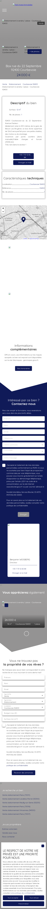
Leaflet (25, 238)
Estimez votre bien (9, 829)
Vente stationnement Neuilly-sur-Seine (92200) (21, 802)
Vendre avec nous (9, 833)
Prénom (7, 419)
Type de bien (7, 700)
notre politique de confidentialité (22, 893)
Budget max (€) (10, 713)
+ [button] (3, 208)
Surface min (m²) (11, 719)
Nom (6, 425)
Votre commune (11, 445)
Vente (4, 84)
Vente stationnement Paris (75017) (16, 814)
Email (6, 432)
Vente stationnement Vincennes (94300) (18, 810)
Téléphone (8, 438)
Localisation (7, 706)
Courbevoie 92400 (30, 84)
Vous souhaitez (8, 450)
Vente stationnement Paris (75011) (16, 795)
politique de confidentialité (17, 505)
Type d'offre (7, 694)
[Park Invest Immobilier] (28, 10)
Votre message (10, 458)
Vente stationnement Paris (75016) (16, 806)
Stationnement (15, 84)
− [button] (3, 211)
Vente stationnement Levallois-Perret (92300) (20, 799)
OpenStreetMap (34, 238)
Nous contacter (8, 836)
